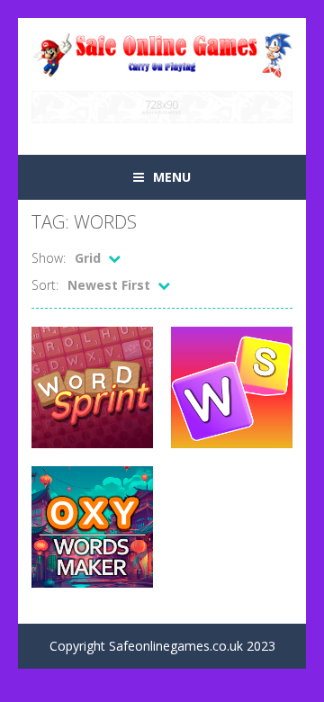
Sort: (45, 284)
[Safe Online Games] (162, 52)
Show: (49, 257)
